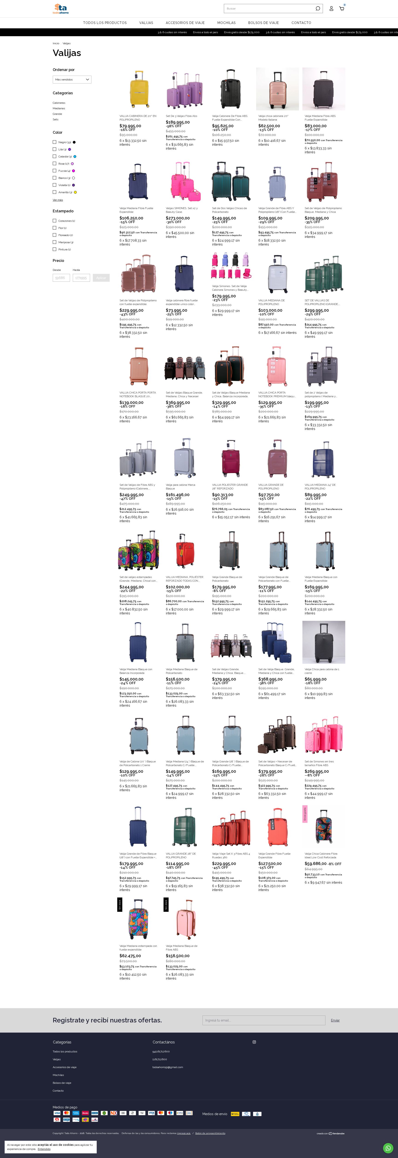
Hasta (76, 270)
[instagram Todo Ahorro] (254, 1042)
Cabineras (59, 102)
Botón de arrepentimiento (210, 1133)
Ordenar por (64, 70)
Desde (57, 270)
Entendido (44, 1149)
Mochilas (226, 23)
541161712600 (161, 1051)
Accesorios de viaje (185, 23)
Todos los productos (105, 23)
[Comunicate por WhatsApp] (388, 1148)
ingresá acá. (184, 1133)
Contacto (301, 23)
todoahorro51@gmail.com (167, 1067)
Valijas (146, 23)
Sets (55, 119)
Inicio (56, 43)
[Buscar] (317, 8)
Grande (57, 114)
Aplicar (101, 278)
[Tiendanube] (330, 1134)
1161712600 (159, 1059)
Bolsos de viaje (263, 23)
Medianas (59, 108)
